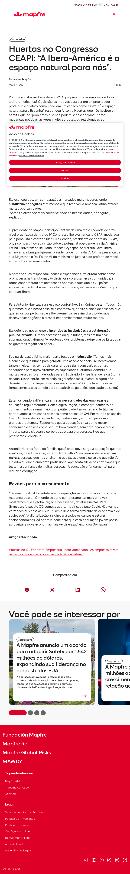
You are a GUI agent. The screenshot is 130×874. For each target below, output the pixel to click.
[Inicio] (15, 14)
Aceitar (65, 178)
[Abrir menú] (114, 15)
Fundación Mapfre (25, 735)
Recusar (65, 170)
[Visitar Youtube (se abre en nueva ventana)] (94, 860)
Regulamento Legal (18, 838)
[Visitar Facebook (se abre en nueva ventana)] (86, 860)
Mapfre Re (15, 744)
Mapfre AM (12, 781)
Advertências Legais (18, 850)
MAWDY (12, 761)
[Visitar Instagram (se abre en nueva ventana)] (101, 860)
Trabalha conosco (17, 787)
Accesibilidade (14, 844)
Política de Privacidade (20, 818)
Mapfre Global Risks (27, 752)
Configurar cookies (65, 162)
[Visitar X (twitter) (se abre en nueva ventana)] (117, 860)
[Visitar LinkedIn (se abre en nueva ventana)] (109, 860)
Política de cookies (17, 825)
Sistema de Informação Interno (25, 812)
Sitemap (10, 794)
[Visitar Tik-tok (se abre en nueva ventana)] (124, 860)
